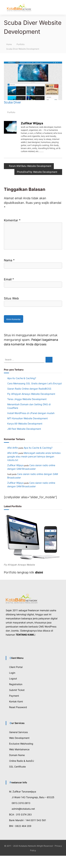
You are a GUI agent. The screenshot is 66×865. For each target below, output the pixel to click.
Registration (15, 683)
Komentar (12, 220)
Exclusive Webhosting (21, 743)
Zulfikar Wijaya (32, 123)
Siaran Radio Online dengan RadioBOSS (29, 388)
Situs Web (11, 298)
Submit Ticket (17, 689)
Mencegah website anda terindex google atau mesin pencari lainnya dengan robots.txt (34, 456)
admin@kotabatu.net (23, 808)
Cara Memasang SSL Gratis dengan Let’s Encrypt (34, 383)
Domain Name (17, 754)
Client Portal (16, 666)
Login (12, 672)
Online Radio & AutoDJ (21, 760)
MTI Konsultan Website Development (27, 418)
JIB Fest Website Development (24, 428)
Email (9, 279)
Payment (14, 695)
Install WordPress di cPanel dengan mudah (30, 412)
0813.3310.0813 (21, 802)
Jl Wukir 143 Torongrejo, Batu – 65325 (32, 796)
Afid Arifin (12, 447)
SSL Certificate (17, 766)
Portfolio (21, 44)
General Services (18, 731)
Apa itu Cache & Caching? (21, 377)
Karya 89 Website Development (24, 423)
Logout (13, 678)
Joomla (15, 630)
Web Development (19, 737)
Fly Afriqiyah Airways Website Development (31, 393)
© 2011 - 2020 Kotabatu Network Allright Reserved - (29, 845)
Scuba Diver (12, 102)
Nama (9, 260)
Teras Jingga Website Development (27, 398)
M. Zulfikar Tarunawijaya (22, 791)
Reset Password (18, 706)
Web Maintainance (19, 749)
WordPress (50, 626)
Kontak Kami (16, 701)
